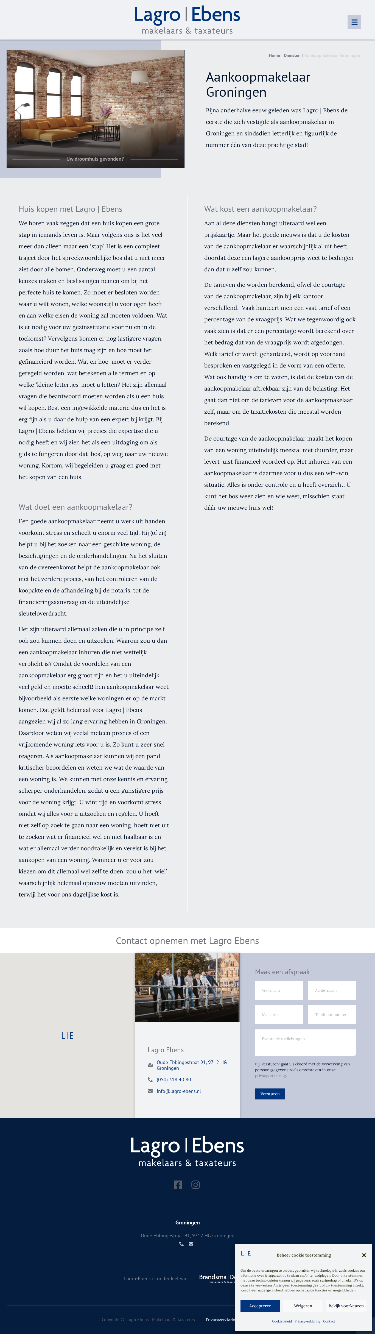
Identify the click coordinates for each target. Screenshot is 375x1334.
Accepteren (260, 1305)
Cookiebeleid (282, 1321)
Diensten (292, 55)
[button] (364, 1255)
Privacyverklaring (307, 1321)
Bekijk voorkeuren (346, 1305)
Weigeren (303, 1305)
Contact (329, 1321)
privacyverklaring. (271, 1075)
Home (274, 55)
